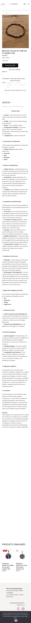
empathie (9, 84)
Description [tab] (6, 102)
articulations (10, 82)
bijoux (11, 78)
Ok (16, 620)
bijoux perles (17, 78)
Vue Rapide (4, 553)
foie (16, 84)
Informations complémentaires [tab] (12, 106)
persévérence (22, 84)
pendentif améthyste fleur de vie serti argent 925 (21, 566)
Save (6, 550)
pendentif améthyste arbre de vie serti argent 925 (7, 566)
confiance (19, 82)
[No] (29, 617)
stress (8, 86)
